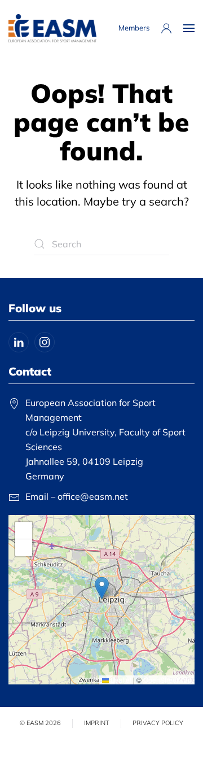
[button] (189, 28)
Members (133, 27)
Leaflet (120, 679)
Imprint (96, 723)
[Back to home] (52, 28)
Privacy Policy (158, 723)
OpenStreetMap (167, 679)
